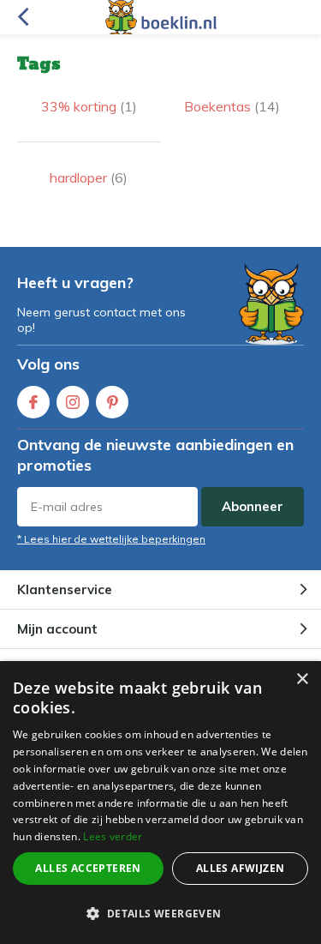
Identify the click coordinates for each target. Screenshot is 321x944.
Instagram (72, 402)
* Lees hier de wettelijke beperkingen (111, 538)
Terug (22, 17)
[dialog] (160, 802)
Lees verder (112, 836)
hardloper (89, 177)
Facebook (33, 402)
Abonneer (252, 506)
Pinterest (112, 402)
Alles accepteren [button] (87, 868)
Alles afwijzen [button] (240, 868)
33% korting (89, 106)
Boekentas (232, 106)
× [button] (301, 679)
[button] (160, 913)
